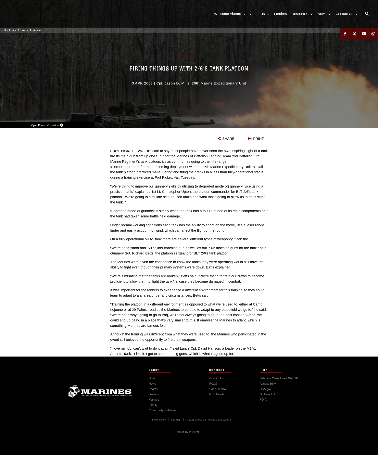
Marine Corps (100, 391)
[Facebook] (345, 34)
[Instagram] (373, 34)
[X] (354, 34)
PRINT (258, 139)
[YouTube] (364, 34)
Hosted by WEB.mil (187, 431)
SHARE (228, 139)
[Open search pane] (367, 14)
